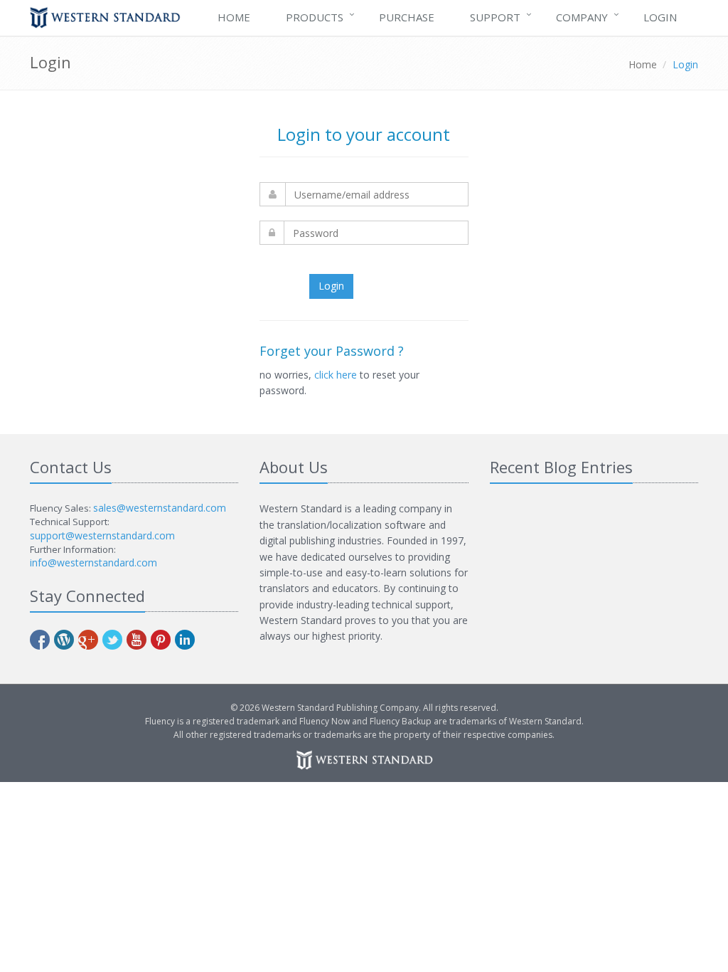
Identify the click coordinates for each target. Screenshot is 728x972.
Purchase (406, 17)
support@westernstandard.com (102, 535)
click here (335, 374)
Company (582, 17)
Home (234, 17)
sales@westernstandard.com (159, 507)
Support (495, 17)
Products (314, 17)
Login (660, 17)
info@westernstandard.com (93, 562)
